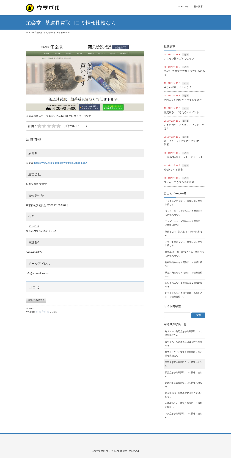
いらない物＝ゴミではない (179, 58)
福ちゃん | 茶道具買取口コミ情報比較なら (183, 344)
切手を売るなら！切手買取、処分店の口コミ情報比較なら (183, 295)
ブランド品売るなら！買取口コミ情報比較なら (183, 243)
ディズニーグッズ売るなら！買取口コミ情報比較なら (183, 223)
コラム (186, 55)
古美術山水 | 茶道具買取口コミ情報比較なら (183, 395)
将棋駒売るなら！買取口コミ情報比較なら (183, 264)
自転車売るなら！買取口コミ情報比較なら (183, 285)
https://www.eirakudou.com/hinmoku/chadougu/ (60, 163)
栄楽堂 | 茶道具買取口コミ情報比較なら (183, 364)
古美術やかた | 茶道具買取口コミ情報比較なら (183, 405)
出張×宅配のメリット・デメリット (183, 157)
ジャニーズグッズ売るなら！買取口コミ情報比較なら (183, 213)
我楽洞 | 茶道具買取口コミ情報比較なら (183, 384)
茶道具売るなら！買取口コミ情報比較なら (183, 274)
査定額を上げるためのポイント (181, 112)
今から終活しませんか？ (178, 87)
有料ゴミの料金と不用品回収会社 (183, 99)
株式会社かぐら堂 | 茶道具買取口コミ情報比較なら (183, 354)
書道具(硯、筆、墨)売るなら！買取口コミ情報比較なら (184, 254)
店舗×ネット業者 (173, 169)
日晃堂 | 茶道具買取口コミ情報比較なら (183, 374)
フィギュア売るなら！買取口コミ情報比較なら (183, 203)
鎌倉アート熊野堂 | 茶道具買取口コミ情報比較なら (183, 333)
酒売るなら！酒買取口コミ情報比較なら (183, 233)
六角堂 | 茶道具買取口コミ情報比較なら (183, 415)
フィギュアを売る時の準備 (179, 182)
